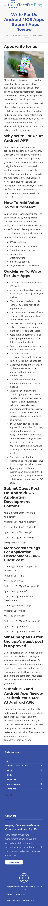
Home (7, 35)
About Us (21, 895)
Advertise (28, 900)
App (24, 761)
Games (24, 775)
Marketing (24, 779)
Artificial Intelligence (24, 766)
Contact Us (13, 900)
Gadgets (24, 770)
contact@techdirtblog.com (17, 739)
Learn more (14, 862)
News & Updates (24, 784)
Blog (9, 895)
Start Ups (24, 789)
